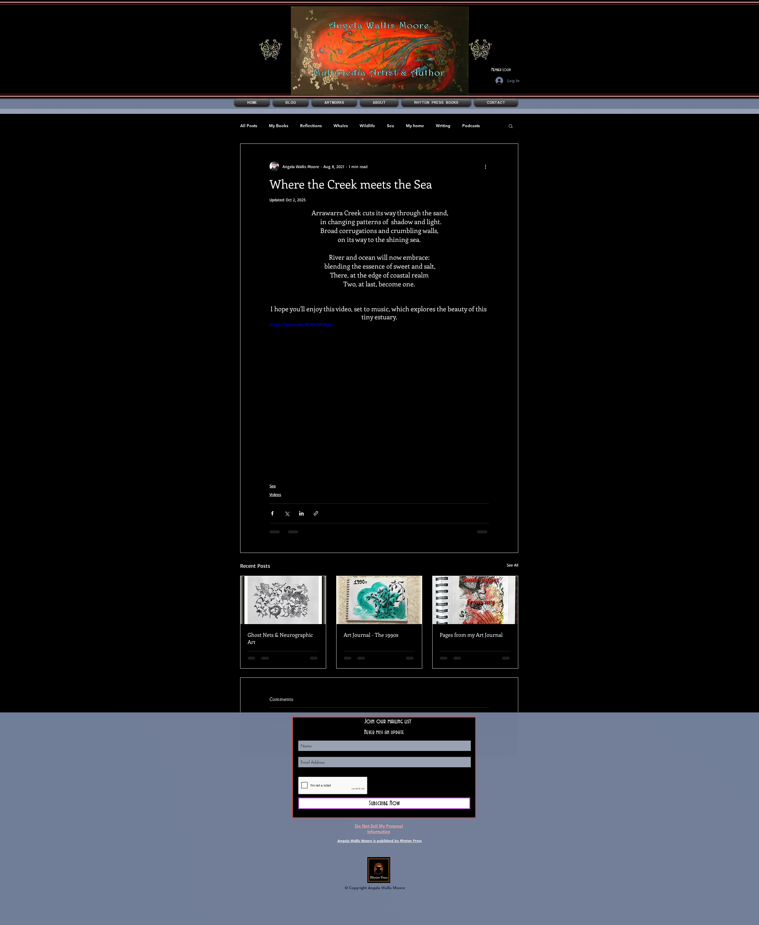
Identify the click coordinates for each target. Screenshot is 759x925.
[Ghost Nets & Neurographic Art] (283, 600)
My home (415, 125)
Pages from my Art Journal (471, 634)
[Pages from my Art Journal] (475, 600)
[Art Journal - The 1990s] (379, 600)
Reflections (311, 125)
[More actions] (485, 166)
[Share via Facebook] (272, 513)
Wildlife (367, 125)
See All (512, 564)
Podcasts (471, 125)
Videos (275, 494)
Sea (390, 125)
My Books (278, 125)
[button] (334, 102)
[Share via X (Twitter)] (287, 513)
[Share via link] (316, 513)
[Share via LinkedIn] (301, 513)
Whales (341, 125)
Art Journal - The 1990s (371, 634)
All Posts (248, 125)
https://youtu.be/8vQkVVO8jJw (301, 324)
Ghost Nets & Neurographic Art (280, 638)
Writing (443, 125)
